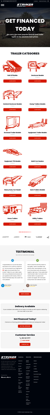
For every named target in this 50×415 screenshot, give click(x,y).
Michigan (20, 377)
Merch (27, 397)
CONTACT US (25, 344)
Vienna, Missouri (20, 391)
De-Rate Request (28, 384)
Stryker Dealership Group (26, 412)
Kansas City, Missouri (20, 370)
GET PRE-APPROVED (25, 326)
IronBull (35, 368)
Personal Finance (28, 381)
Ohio (19, 380)
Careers (28, 391)
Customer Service (42, 1)
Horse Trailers (13, 218)
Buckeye (35, 382)
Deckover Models (37, 75)
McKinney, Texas (20, 374)
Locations (36, 1)
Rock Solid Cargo (37, 374)
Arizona (20, 363)
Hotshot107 (28, 364)
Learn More (12, 81)
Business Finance (28, 377)
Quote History (27, 361)
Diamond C (36, 379)
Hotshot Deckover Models (12, 104)
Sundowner (36, 376)
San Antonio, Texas (20, 387)
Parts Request (28, 400)
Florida (19, 366)
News (27, 394)
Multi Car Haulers (37, 161)
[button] (2, 5)
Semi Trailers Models (37, 190)
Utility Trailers (37, 218)
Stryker (35, 361)
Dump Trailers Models (37, 104)
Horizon (35, 363)
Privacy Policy (27, 374)
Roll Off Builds (13, 75)
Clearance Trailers (28, 403)
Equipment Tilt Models (12, 161)
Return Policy (27, 388)
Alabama (20, 361)
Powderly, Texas (20, 383)
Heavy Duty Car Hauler (12, 190)
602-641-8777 (25, 338)
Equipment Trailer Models (37, 133)
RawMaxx (36, 371)
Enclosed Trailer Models (12, 133)
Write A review (25, 294)
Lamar (35, 366)
